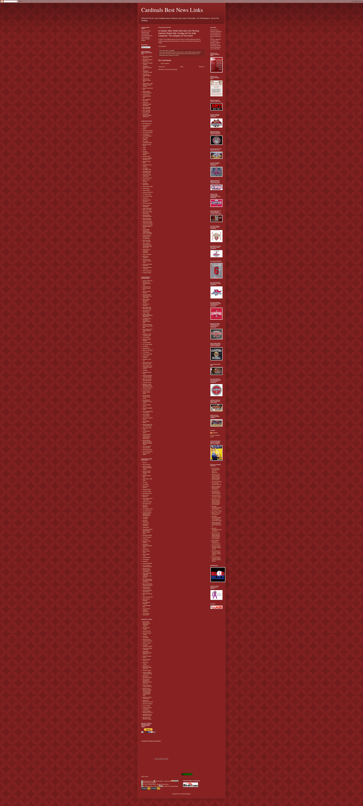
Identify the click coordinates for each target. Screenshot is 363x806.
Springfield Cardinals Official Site (147, 68)
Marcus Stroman (185, 53)
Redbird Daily (146, 348)
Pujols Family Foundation (146, 206)
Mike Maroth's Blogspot (146, 599)
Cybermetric (146, 527)
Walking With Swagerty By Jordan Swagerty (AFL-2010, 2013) (147, 231)
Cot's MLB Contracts (145, 518)
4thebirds (145, 370)
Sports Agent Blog (147, 563)
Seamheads (146, 559)
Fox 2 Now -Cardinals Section (147, 142)
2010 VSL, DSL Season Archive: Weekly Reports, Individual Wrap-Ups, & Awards (216, 535)
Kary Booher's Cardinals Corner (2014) (147, 401)
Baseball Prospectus (146, 521)
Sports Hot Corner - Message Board (148, 363)
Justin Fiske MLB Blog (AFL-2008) (147, 209)
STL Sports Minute (147, 344)
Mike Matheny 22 (147, 123)
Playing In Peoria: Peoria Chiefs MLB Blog (147, 326)
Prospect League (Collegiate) (147, 708)
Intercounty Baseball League (147, 676)
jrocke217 (215, 432)
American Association (146, 637)
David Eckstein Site (148, 597)
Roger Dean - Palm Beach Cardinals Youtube (148, 85)
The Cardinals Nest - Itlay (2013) (148, 412)
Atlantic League (147, 643)
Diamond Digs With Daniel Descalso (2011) (148, 226)
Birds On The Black (148, 350)
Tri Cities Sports (147, 194)
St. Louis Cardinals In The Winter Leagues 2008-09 (216, 483)
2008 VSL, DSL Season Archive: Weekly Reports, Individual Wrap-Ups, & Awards (216, 477)
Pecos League (146, 705)
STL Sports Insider (147, 196)
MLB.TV (145, 462)
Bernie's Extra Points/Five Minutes (146, 301)
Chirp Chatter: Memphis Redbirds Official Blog (147, 315)
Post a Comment (165, 63)
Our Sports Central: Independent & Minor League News (148, 531)
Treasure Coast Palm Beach (147, 175)
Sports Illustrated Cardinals (147, 268)
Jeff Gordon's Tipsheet (146, 304)
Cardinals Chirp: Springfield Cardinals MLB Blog (147, 320)
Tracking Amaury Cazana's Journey (216, 496)
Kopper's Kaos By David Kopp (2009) (147, 222)
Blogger (188, 794)
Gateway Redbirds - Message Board (147, 376)
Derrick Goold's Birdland (147, 292)
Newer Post (162, 66)
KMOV (144, 149)
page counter (144, 776)
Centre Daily (146, 188)
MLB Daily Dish (147, 503)
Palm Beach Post (147, 178)
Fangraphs (145, 539)
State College (146, 190)
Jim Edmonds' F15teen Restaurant (146, 610)
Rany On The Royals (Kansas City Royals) (147, 570)
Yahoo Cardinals (147, 271)
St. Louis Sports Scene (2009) (147, 447)
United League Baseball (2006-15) (148, 711)
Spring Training (168, 55)
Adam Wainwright (167, 52)
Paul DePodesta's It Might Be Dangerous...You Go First (147, 575)
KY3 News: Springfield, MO (147, 168)
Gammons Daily (147, 491)
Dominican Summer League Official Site (147, 104)
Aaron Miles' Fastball (146, 356)
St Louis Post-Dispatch (146, 126)
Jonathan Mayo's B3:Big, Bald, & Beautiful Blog (147, 514)
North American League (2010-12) (147, 686)
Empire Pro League (146, 663)
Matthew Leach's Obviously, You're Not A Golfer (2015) (147, 386)
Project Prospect (147, 537)
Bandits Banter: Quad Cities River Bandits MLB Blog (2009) (147, 442)
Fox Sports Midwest (145, 138)
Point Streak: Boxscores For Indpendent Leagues (146, 624)
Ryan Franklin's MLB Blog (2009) (147, 219)
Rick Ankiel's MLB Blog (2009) (147, 212)
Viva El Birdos (146, 337)
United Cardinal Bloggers (147, 340)
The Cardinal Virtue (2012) (146, 415)
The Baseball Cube (148, 509)
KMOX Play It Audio (148, 130)
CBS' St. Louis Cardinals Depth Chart (147, 261)
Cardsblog (145, 346)
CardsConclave (147, 342)
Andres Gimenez (181, 52)
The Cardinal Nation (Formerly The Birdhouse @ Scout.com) (147, 245)
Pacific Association (147, 703)
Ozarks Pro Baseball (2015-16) (148, 701)
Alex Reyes (173, 52)
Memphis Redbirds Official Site (147, 60)
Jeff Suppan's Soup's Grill (146, 614)
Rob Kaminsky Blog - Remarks (147, 241)
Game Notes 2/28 (163, 53)
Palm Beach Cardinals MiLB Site (147, 76)
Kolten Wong (178, 53)
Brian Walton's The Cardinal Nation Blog (147, 331)
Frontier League (147, 670)
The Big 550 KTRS (147, 132)
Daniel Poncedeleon (196, 52)
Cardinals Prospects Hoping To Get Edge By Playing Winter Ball (216, 518)
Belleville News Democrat (147, 200)
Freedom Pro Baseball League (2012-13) (147, 667)
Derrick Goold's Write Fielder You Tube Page (147, 296)
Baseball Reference (145, 506)
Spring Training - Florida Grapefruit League (147, 468)
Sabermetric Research (146, 524)
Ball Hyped (145, 549)
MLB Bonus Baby (147, 501)
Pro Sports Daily (147, 511)
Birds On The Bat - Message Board (147, 379)
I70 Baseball (146, 352)
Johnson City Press (148, 192)
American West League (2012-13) (147, 640)
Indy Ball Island (147, 631)
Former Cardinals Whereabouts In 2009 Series (216, 488)
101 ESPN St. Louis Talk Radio (147, 135)
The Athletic (146, 484)
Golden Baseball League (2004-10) (147, 673)
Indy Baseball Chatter (146, 628)
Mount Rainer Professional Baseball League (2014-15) (147, 681)
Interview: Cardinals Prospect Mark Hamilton (217, 508)
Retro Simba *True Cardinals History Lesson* (147, 367)
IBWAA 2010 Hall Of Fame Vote (216, 513)
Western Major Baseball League (147, 718)
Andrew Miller (188, 52)
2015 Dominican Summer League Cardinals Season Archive (216, 553)
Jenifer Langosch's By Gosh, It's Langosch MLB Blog (147, 283)
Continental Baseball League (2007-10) (147, 653)
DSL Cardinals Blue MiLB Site (146, 108)
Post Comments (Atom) (171, 69)
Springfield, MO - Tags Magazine (147, 172)
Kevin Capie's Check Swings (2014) (146, 397)
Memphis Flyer (146, 156)
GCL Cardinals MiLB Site (146, 100)
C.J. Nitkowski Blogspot (146, 603)
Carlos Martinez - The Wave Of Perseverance (147, 237)
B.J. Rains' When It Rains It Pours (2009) (147, 453)
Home (181, 66)
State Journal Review (146, 180)
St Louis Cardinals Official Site (147, 57)
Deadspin (145, 561)
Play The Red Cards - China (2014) (146, 392)
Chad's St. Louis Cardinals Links (147, 334)
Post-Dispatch (162, 46)
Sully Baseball (146, 557)
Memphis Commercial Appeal (146, 153)
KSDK (144, 148)
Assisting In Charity (217, 511)
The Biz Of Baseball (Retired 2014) (147, 546)
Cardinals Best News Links (172, 9)
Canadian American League (147, 645)
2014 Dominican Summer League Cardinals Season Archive (216, 547)
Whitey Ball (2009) (147, 449)
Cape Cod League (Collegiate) (147, 649)
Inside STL (145, 198)
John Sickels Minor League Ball (147, 499)
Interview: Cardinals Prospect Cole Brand (217, 530)
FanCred (145, 482)
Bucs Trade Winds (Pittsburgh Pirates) (148, 584)
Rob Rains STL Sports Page (147, 311)
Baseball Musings (147, 535)
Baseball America (147, 493)
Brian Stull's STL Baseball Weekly (147, 308)
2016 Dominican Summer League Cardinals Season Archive (216, 559)
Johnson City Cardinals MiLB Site (147, 96)
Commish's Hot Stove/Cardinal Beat (146, 288)
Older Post (201, 66)
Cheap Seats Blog (147, 354)
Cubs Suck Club (147, 382)
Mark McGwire (193, 53)
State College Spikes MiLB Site (147, 92)
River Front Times (147, 203)
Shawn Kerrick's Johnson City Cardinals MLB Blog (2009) (147, 436)
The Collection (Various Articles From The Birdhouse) (216, 470)
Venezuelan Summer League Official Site (147, 115)
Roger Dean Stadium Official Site (147, 80)
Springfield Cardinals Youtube (147, 71)
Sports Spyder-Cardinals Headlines (146, 251)
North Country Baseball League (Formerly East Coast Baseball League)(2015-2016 (147, 692)
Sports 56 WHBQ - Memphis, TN (147, 159)
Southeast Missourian (145, 184)
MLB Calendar (146, 464)
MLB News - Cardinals (146, 257)
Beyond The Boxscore (146, 496)
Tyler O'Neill (175, 55)
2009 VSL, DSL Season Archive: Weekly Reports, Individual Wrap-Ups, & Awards (216, 501)
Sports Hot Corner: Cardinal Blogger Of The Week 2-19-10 (216, 524)
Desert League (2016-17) (146, 660)
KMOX (144, 129)
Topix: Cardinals (147, 254)
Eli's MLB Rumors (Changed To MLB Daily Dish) (147, 581)
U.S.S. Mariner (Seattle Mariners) (147, 566)
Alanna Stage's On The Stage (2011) (147, 425)
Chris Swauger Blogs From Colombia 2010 (216, 542)
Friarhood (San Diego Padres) (146, 587)
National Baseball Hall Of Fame (147, 591)
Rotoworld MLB (147, 489)
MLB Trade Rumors (145, 486)
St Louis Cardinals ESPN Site (147, 265)
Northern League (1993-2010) (147, 698)
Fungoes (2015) (147, 389)
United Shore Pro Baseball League (147, 715)
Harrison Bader (171, 53)
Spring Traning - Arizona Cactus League (147, 472)
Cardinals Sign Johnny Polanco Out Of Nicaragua (216, 492)
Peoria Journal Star (148, 186)
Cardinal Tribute (147, 272)
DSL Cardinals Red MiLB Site (146, 111)
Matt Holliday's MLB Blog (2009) (147, 216)
